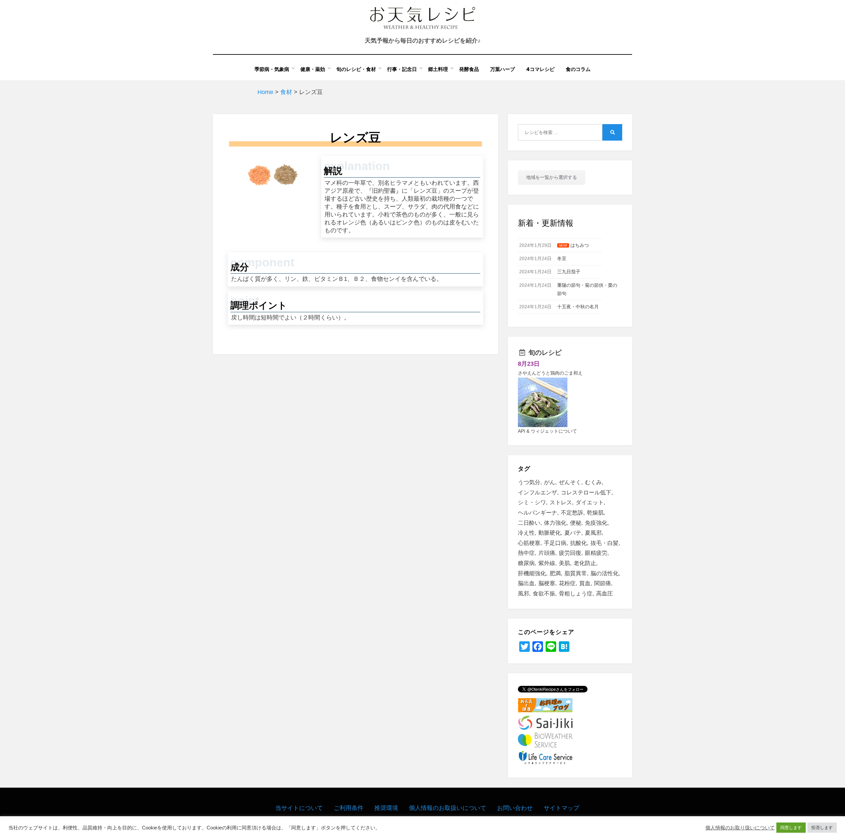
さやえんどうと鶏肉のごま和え (550, 373)
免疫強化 (596, 523)
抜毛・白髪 (605, 543)
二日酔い (529, 523)
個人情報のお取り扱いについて (740, 827)
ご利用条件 (348, 808)
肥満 (555, 573)
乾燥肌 (595, 513)
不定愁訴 (572, 513)
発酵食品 (469, 69)
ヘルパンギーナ (537, 513)
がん (549, 482)
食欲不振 (544, 593)
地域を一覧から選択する (551, 177)
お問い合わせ (515, 808)
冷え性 (526, 533)
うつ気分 (529, 482)
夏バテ (572, 533)
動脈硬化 (549, 533)
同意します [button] (791, 827)
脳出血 (526, 583)
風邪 (523, 593)
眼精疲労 (596, 553)
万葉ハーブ (502, 69)
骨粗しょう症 (575, 593)
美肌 (564, 563)
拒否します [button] (822, 827)
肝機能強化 (532, 573)
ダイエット (590, 502)
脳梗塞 (546, 583)
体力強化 (555, 523)
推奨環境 (386, 808)
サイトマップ (561, 808)
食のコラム (578, 69)
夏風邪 (593, 533)
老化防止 (585, 563)
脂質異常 (575, 573)
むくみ (593, 482)
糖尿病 (526, 563)
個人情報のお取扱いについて (447, 808)
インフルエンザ (537, 492)
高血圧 (604, 593)
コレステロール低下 (586, 492)
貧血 (585, 583)
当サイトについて (299, 808)
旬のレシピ (544, 352)
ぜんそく (570, 482)
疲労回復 (570, 553)
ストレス (561, 502)
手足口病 (555, 543)
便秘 (575, 523)
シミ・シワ (532, 502)
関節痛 (602, 583)
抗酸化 (578, 543)
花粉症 (567, 583)
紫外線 (546, 563)
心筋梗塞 (529, 543)
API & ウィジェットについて (547, 431)
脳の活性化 (605, 573)
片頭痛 (546, 553)
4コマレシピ (540, 69)
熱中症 (526, 553)
